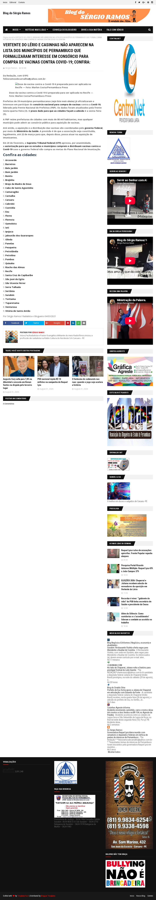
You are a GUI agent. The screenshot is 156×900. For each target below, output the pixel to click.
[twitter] (139, 2)
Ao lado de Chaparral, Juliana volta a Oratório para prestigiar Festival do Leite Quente (129, 668)
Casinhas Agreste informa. (118, 707)
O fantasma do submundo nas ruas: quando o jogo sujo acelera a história (87, 382)
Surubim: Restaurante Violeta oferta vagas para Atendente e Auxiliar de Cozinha (127, 648)
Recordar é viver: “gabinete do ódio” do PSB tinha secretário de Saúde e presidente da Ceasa (136, 601)
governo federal (93, 128)
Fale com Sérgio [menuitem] (115, 30)
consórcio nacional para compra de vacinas (56, 104)
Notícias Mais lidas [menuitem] (35, 30)
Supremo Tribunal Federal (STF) (43, 142)
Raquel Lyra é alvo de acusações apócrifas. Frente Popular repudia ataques (136, 553)
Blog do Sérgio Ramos (16, 13)
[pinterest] (148, 2)
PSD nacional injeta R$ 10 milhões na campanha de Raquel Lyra (52, 382)
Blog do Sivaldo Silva (116, 687)
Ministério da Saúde (28, 131)
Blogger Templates (48, 896)
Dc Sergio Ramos (114, 730)
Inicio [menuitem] (15, 30)
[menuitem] (6, 29)
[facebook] (135, 2)
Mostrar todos (114, 752)
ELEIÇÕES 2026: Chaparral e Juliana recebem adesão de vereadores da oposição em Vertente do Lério (134, 585)
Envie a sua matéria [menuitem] (91, 30)
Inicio (5, 2)
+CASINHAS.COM (114, 665)
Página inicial (8, 37)
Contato (21, 2)
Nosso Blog (140, 896)
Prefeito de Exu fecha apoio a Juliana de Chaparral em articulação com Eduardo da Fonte (129, 691)
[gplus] (144, 2)
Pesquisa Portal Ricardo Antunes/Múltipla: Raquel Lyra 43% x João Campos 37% (137, 568)
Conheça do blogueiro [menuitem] (64, 30)
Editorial (13, 2)
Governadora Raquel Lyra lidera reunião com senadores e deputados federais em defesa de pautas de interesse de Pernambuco (127, 735)
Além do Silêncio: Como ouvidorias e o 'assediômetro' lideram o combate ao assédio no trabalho (136, 618)
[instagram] (152, 2)
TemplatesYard (23, 896)
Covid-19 (95, 104)
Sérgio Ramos (11, 68)
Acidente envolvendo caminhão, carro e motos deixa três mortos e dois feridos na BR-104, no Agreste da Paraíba (130, 712)
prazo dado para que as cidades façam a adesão (57, 110)
